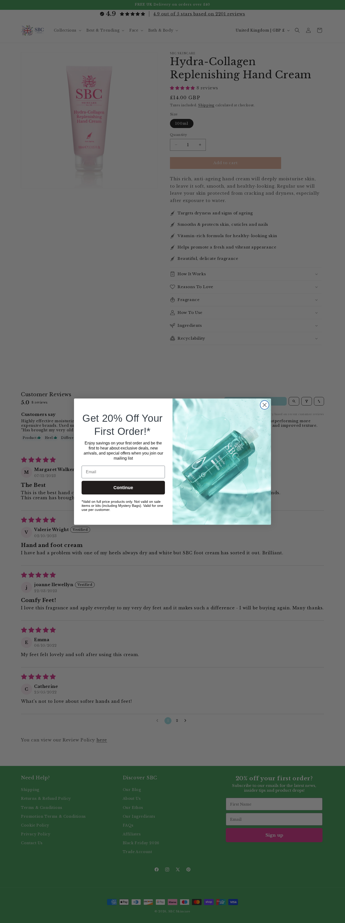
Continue (123, 487)
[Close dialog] (264, 405)
